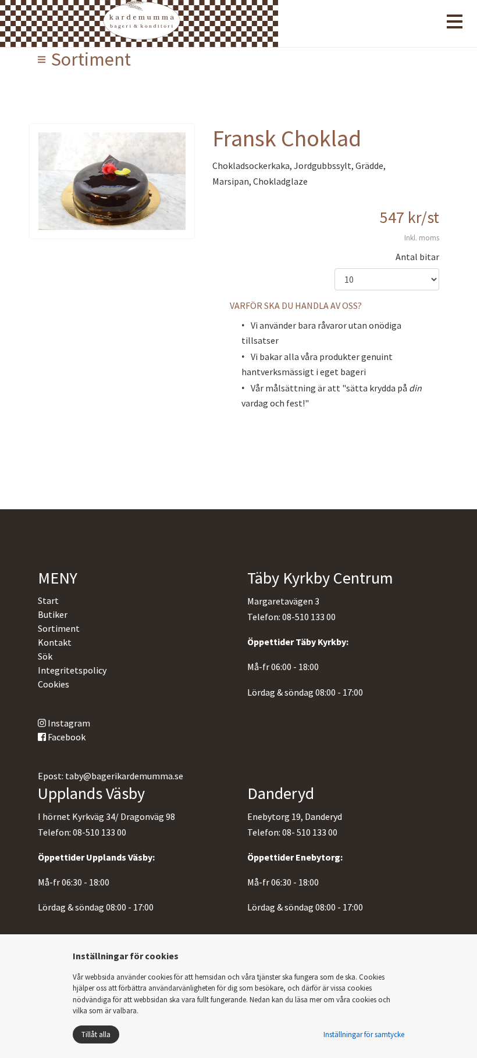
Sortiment (59, 628)
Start (48, 600)
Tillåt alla (96, 1034)
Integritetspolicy (72, 670)
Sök (45, 656)
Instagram (68, 723)
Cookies (53, 684)
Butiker (52, 614)
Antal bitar (417, 256)
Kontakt (55, 642)
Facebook (66, 737)
